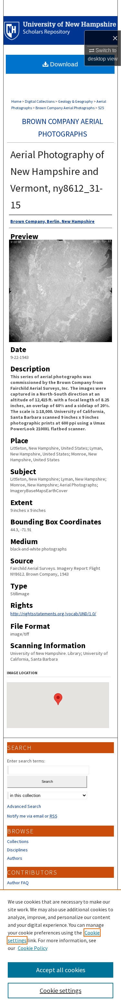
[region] (60, 947)
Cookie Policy (32, 948)
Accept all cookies (60, 970)
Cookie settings (60, 990)
